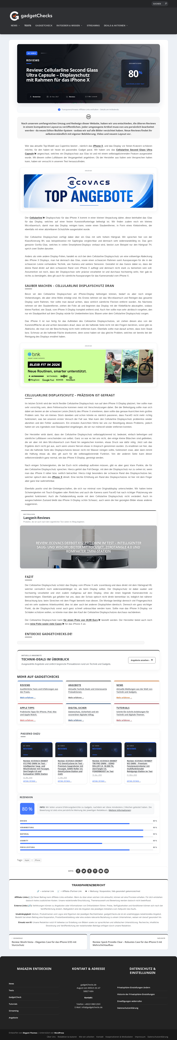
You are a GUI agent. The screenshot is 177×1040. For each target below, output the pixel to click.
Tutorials (13, 1004)
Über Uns (51, 1036)
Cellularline (36, 217)
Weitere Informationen (120, 810)
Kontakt (99, 1036)
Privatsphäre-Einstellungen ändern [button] (133, 987)
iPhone (37, 860)
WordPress (59, 1033)
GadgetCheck (43, 25)
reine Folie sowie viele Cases (46, 624)
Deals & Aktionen (114, 25)
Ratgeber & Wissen (68, 25)
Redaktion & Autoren (67, 1036)
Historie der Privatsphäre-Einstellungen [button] (136, 994)
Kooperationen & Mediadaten (119, 1036)
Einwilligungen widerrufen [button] (129, 1001)
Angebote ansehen (141, 660)
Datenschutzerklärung (127, 1008)
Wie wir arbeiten (86, 1036)
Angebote (13, 1017)
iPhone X (98, 146)
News (14, 25)
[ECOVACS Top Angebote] (88, 191)
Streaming (93, 25)
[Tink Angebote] (88, 366)
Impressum (140, 1036)
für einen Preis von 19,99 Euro (80, 620)
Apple (27, 860)
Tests (27, 25)
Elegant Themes (30, 1033)
